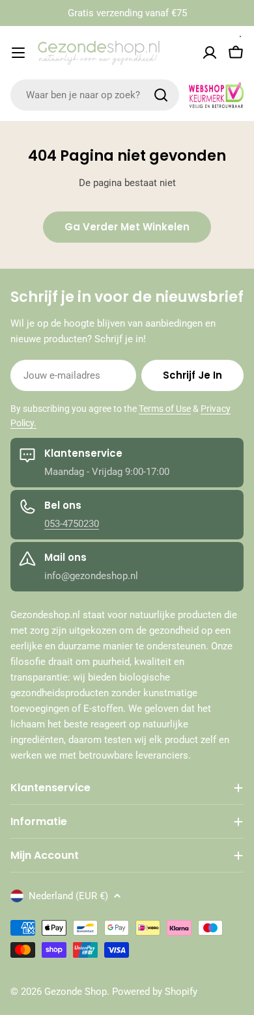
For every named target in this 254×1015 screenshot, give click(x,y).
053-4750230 (71, 524)
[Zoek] (161, 95)
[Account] (210, 53)
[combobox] (94, 95)
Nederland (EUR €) (68, 896)
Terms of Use (165, 408)
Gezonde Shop (75, 991)
